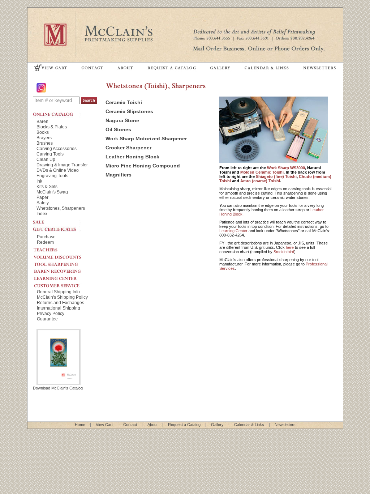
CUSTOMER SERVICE (63, 284)
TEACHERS (63, 248)
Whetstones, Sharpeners (60, 208)
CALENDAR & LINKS (266, 67)
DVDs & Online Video (57, 170)
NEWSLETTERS (319, 67)
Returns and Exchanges (60, 302)
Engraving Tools (52, 175)
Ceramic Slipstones (129, 111)
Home (80, 424)
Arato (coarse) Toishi (260, 181)
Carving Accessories (56, 148)
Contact (130, 424)
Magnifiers (119, 175)
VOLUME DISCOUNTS (63, 255)
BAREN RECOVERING (63, 269)
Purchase (46, 236)
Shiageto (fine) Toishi (276, 176)
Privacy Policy (50, 313)
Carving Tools (50, 154)
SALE (57, 221)
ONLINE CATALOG (57, 114)
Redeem (45, 242)
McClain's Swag (52, 191)
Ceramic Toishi (124, 102)
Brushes (44, 143)
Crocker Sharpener (128, 147)
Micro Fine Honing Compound (143, 166)
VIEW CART (50, 67)
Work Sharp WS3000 (286, 168)
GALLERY (220, 67)
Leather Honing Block (132, 156)
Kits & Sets (46, 186)
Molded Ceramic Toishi (262, 172)
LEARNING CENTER (63, 276)
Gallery (217, 424)
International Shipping (58, 308)
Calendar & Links (249, 424)
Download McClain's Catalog (58, 388)
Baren (42, 121)
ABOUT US (125, 67)
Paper (42, 197)
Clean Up (45, 159)
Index (41, 213)
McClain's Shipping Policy (62, 297)
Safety (42, 202)
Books (42, 132)
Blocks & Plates (51, 126)
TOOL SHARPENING (63, 262)
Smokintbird (284, 252)
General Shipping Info (58, 291)
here (290, 247)
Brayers (44, 137)
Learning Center (233, 231)
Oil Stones (118, 129)
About (152, 424)
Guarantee (47, 318)
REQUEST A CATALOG (171, 67)
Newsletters (285, 424)
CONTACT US (92, 67)
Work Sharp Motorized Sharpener (146, 138)
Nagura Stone (122, 120)
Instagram (41, 88)
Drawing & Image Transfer (62, 164)
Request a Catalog (184, 424)
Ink (39, 181)
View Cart (104, 424)
